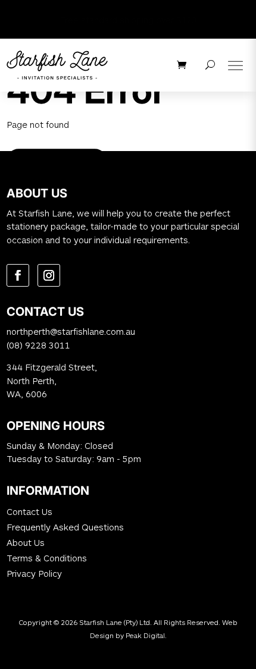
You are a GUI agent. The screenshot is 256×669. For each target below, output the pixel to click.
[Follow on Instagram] (49, 275)
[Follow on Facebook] (18, 275)
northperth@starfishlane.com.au (71, 331)
